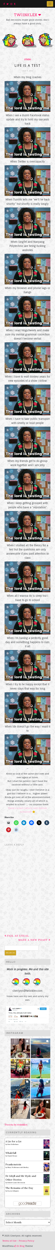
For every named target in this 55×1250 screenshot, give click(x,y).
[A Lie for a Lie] (47, 1143)
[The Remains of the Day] (47, 1190)
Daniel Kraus (12, 1156)
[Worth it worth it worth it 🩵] (40, 1067)
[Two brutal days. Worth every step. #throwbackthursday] (20, 1088)
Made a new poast (33, 939)
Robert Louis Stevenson (16, 1183)
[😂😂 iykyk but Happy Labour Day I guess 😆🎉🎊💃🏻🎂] (40, 1108)
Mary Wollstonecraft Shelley (18, 1167)
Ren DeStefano (13, 1144)
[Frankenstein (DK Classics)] (47, 1166)
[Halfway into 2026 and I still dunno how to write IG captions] (20, 1067)
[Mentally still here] (40, 1088)
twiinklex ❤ (27, 15)
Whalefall (11, 1152)
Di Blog (20, 1246)
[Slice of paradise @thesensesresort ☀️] (20, 1108)
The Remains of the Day (19, 1187)
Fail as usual (18, 935)
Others (27, 59)
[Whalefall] (47, 1155)
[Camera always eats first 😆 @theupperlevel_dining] (20, 1047)
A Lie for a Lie (14, 1141)
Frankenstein (13, 1164)
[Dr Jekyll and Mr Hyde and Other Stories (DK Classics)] (47, 1178)
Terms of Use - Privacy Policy (18, 1240)
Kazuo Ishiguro (13, 1191)
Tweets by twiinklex (16, 1124)
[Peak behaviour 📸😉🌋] (40, 1047)
